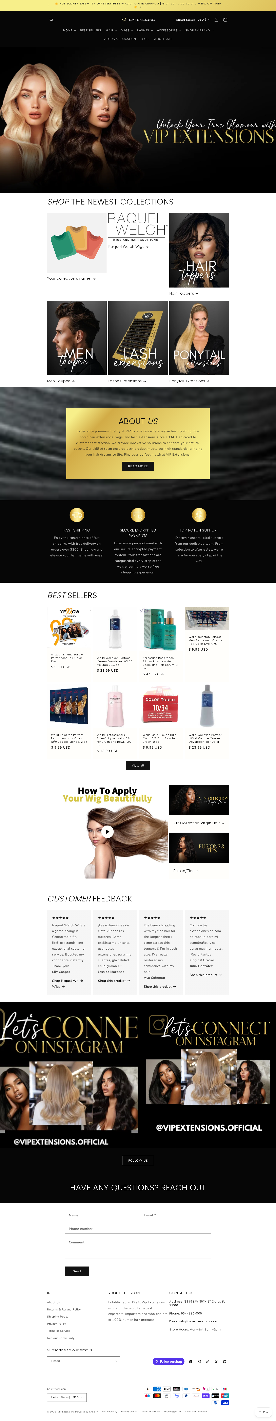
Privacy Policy (56, 1324)
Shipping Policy (57, 1317)
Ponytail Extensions (187, 381)
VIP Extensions (66, 1411)
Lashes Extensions (125, 381)
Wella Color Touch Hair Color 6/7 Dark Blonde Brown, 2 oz (159, 738)
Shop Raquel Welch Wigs (67, 984)
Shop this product (112, 981)
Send (77, 1271)
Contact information (196, 1411)
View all (138, 766)
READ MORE (138, 466)
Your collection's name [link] (69, 278)
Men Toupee (59, 381)
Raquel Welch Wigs (126, 246)
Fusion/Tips (184, 870)
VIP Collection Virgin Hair (196, 823)
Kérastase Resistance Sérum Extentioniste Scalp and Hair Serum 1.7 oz (160, 663)
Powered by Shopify (86, 1411)
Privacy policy (129, 1411)
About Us (53, 1302)
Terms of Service (58, 1331)
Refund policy (109, 1411)
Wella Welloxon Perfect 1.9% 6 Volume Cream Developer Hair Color (205, 738)
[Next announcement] (227, 5)
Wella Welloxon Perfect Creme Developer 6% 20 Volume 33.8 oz (115, 661)
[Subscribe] (115, 1361)
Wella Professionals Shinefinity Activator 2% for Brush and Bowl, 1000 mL (114, 740)
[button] (51, 19)
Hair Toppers (181, 293)
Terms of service (150, 1411)
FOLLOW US (138, 1161)
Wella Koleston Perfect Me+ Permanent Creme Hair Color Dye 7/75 (205, 640)
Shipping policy (172, 1411)
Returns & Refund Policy (64, 1309)
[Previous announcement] (48, 5)
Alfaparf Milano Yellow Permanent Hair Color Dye (67, 658)
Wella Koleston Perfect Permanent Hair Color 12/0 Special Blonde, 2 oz (69, 738)
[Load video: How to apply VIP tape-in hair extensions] (107, 832)
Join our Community (61, 1338)
